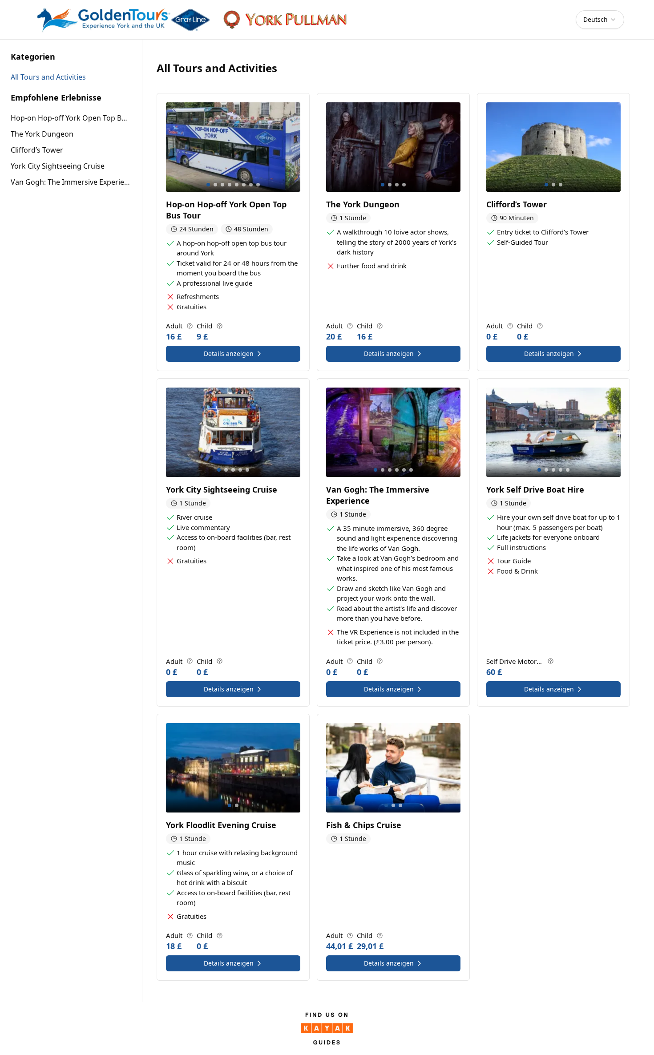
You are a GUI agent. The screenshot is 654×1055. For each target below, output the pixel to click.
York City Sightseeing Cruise (58, 166)
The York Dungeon (42, 134)
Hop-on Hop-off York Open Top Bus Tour (71, 118)
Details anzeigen (229, 353)
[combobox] (600, 19)
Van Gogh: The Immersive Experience (71, 182)
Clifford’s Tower (37, 150)
